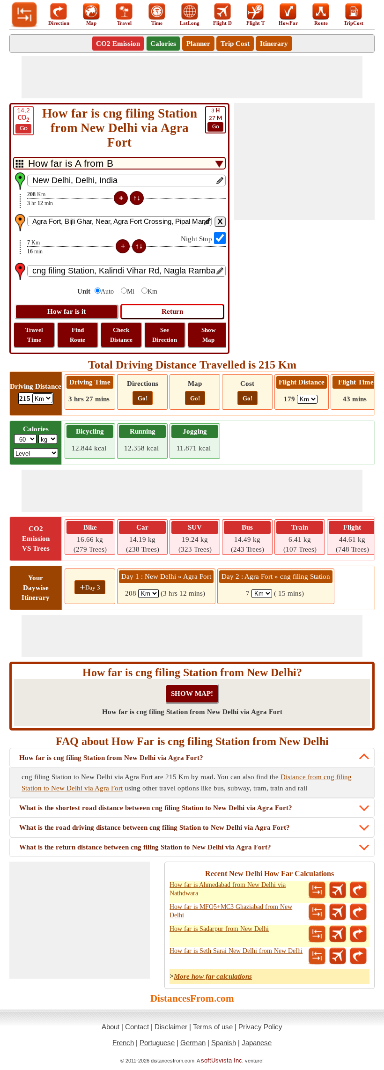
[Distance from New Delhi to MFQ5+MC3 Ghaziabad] (317, 912)
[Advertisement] (192, 77)
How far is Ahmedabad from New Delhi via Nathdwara (228, 889)
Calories (163, 43)
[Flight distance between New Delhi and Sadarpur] (337, 934)
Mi (130, 291)
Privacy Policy (260, 1027)
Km (152, 291)
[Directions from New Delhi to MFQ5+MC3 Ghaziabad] (358, 912)
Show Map (208, 334)
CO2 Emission (118, 43)
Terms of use (213, 1027)
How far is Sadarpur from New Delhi (219, 928)
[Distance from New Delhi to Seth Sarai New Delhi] (317, 956)
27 (215, 119)
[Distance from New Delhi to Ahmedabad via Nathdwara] (317, 890)
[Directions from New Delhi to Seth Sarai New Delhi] (358, 956)
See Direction (164, 334)
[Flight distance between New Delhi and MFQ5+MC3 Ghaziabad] (337, 912)
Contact (137, 1027)
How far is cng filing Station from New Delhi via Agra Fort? (111, 757)
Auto (107, 291)
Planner (198, 43)
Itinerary (274, 43)
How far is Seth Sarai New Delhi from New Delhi (236, 950)
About (110, 1027)
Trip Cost (235, 43)
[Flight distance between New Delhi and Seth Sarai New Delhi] (337, 956)
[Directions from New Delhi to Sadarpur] (358, 934)
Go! (143, 398)
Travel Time (34, 334)
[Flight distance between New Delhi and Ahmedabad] (337, 890)
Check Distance (121, 334)
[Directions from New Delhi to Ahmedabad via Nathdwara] (358, 890)
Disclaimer (171, 1027)
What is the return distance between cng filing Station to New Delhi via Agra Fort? (145, 847)
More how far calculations (213, 976)
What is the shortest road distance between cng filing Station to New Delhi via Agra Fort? (155, 808)
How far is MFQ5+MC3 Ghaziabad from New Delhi (231, 911)
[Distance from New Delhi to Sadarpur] (317, 934)
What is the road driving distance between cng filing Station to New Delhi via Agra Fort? (154, 827)
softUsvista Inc (221, 1060)
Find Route (77, 334)
